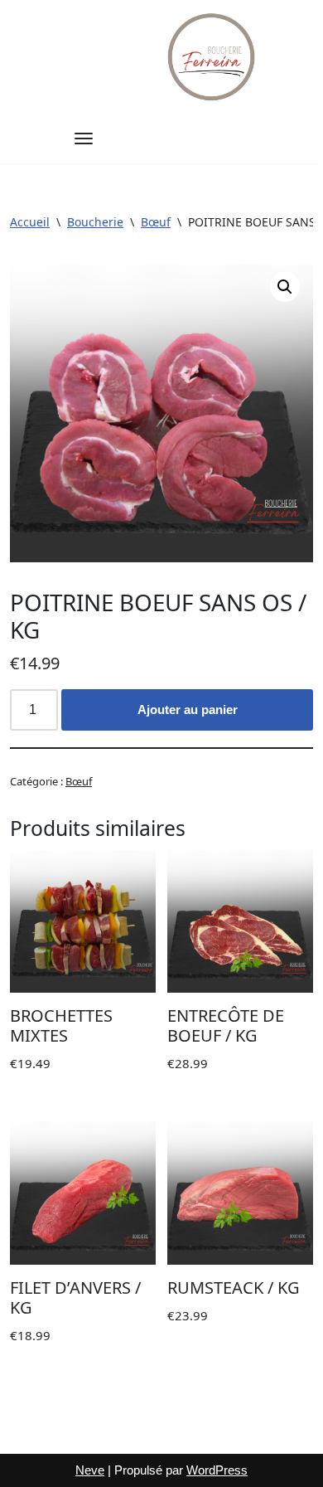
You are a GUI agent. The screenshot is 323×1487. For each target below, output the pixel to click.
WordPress (217, 1470)
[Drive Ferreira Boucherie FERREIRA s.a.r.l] (213, 57)
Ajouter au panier (187, 709)
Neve (89, 1470)
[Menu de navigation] (83, 138)
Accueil (30, 222)
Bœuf (156, 222)
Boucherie (95, 222)
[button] (285, 287)
